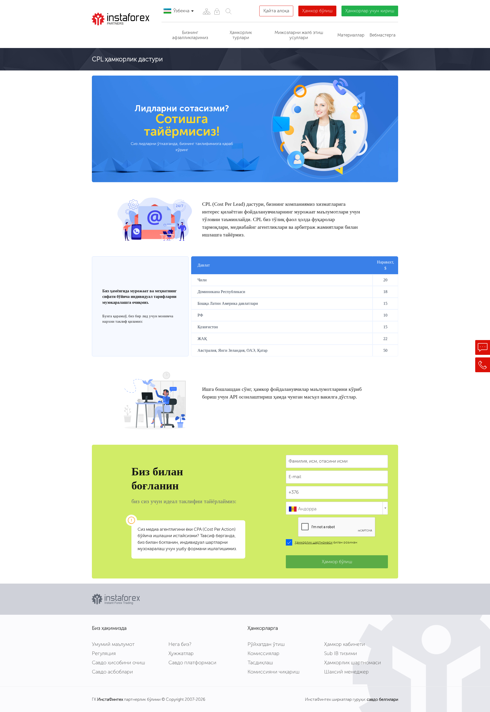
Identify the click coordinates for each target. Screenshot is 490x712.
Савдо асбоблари (112, 672)
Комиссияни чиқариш (274, 672)
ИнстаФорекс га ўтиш (121, 34)
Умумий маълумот (113, 644)
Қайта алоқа (276, 11)
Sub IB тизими (340, 653)
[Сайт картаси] (206, 11)
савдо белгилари (382, 699)
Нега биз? (179, 644)
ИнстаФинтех (110, 699)
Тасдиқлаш (260, 662)
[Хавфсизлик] (217, 11)
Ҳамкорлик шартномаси (314, 542)
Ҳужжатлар (181, 653)
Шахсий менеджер (346, 672)
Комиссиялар (263, 653)
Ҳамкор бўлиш (317, 11)
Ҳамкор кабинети (344, 644)
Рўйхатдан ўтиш (266, 644)
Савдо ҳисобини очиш (118, 662)
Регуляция (104, 653)
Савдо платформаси (192, 662)
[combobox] (337, 508)
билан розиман (326, 542)
